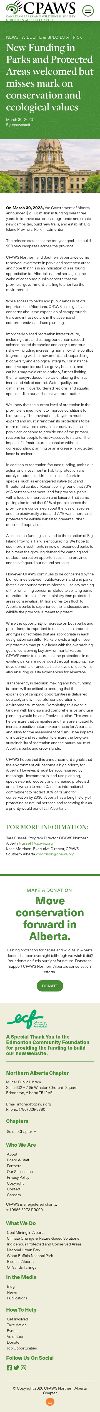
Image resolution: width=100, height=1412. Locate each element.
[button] (88, 11)
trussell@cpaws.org (36, 843)
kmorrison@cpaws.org (55, 853)
